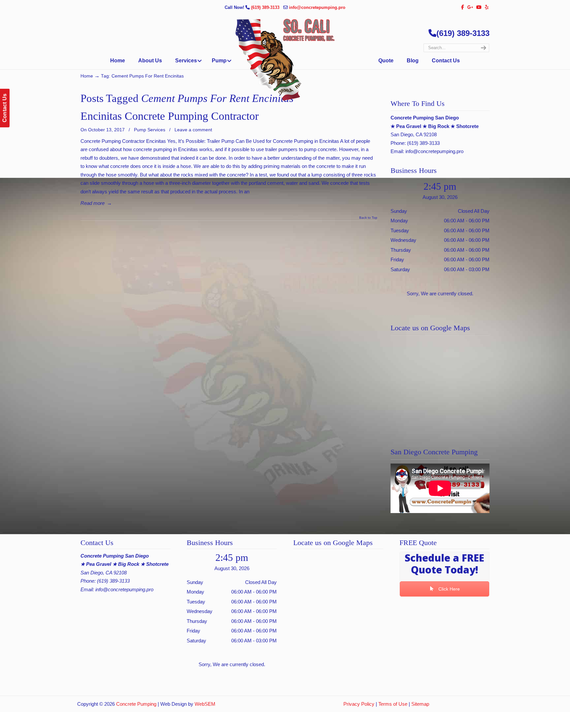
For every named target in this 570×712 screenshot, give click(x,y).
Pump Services (149, 129)
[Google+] (470, 7)
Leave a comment (193, 129)
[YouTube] (479, 7)
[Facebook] (462, 7)
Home (86, 76)
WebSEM (205, 704)
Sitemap (420, 704)
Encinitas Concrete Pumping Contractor (169, 116)
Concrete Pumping (136, 704)
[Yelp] (487, 7)
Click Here (448, 589)
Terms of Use (392, 704)
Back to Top (368, 217)
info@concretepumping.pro (317, 7)
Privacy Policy (358, 704)
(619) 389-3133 (266, 7)
